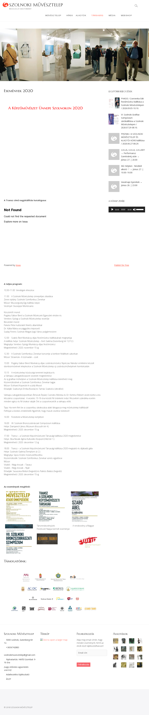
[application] (127, 209)
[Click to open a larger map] (54, 639)
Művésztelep (53, 15)
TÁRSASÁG (97, 15)
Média (112, 15)
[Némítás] (134, 209)
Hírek (69, 15)
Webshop (126, 15)
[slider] (140, 209)
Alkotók (81, 15)
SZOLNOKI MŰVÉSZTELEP (36, 5)
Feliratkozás (83, 664)
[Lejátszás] (112, 209)
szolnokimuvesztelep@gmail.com (19, 655)
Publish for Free (121, 265)
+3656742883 (12, 647)
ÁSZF (8, 679)
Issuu (18, 265)
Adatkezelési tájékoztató (17, 674)
